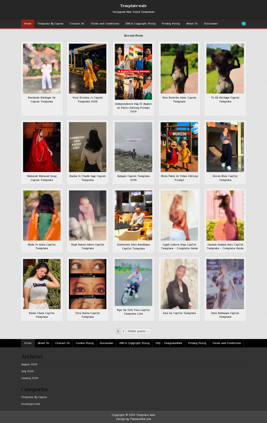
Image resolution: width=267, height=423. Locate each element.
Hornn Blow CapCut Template (225, 178)
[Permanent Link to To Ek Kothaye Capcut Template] (225, 69)
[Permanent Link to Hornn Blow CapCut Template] (225, 147)
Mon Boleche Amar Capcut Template (179, 100)
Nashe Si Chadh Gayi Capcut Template (87, 178)
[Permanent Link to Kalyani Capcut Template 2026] (133, 147)
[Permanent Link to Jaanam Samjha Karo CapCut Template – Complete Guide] (225, 215)
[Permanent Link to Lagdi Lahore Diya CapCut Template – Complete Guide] (179, 215)
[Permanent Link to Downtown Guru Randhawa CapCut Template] (133, 215)
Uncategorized (30, 404)
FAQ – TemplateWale (169, 343)
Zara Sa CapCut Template (179, 313)
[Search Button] (244, 24)
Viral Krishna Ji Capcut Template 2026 (87, 100)
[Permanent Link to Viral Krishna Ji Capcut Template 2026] (88, 69)
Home (27, 24)
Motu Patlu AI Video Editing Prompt (179, 178)
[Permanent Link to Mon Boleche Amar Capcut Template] (179, 69)
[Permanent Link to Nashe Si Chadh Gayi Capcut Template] (88, 147)
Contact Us (77, 24)
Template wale (133, 5)
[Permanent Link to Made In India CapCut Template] (42, 215)
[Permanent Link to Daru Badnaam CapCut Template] (225, 284)
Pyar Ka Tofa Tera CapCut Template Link (133, 312)
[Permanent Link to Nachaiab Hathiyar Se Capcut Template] (42, 69)
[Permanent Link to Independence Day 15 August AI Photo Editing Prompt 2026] (133, 72)
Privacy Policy (171, 24)
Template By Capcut (51, 24)
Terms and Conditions (104, 24)
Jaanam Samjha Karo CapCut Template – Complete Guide (225, 247)
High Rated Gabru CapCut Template (87, 247)
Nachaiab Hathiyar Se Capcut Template (42, 100)
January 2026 (29, 378)
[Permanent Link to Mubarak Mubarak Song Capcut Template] (42, 147)
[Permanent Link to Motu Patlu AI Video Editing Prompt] (179, 147)
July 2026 (27, 371)
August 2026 (29, 364)
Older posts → (139, 331)
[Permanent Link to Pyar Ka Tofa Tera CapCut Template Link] (133, 282)
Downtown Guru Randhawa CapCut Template (133, 247)
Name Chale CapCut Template (42, 315)
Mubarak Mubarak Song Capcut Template (41, 178)
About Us (192, 24)
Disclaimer (211, 24)
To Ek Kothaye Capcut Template (225, 100)
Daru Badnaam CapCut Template (225, 315)
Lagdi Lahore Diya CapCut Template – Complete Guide (179, 247)
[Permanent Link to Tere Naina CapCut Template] (88, 284)
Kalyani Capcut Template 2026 (133, 178)
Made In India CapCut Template (42, 247)
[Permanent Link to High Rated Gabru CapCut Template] (88, 215)
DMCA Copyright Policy (140, 24)
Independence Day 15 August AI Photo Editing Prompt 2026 (133, 108)
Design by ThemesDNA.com (133, 419)
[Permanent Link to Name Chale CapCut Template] (42, 284)
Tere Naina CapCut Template (87, 315)
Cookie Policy (85, 343)
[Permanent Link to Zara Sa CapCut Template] (179, 284)
